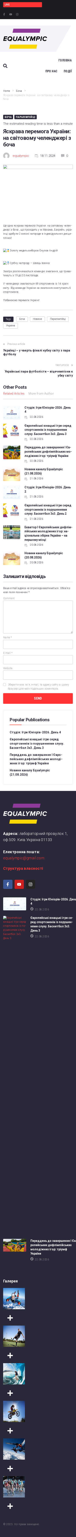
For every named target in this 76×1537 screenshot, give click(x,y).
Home (6, 90)
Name (7, 637)
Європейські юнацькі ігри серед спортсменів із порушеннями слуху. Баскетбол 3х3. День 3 (47, 430)
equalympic (21, 156)
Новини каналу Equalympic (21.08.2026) (30, 772)
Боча (19, 90)
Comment (9, 598)
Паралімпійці (25, 117)
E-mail (7, 653)
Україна (10, 325)
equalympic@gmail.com (23, 858)
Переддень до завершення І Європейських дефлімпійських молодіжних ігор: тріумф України (48, 451)
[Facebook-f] (4, 14)
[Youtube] (10, 14)
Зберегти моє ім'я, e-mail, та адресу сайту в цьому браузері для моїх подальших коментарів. (38, 686)
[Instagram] (17, 14)
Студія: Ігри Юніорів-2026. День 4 (35, 732)
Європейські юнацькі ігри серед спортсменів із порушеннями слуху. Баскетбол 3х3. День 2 (47, 509)
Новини (37, 318)
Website (7, 668)
